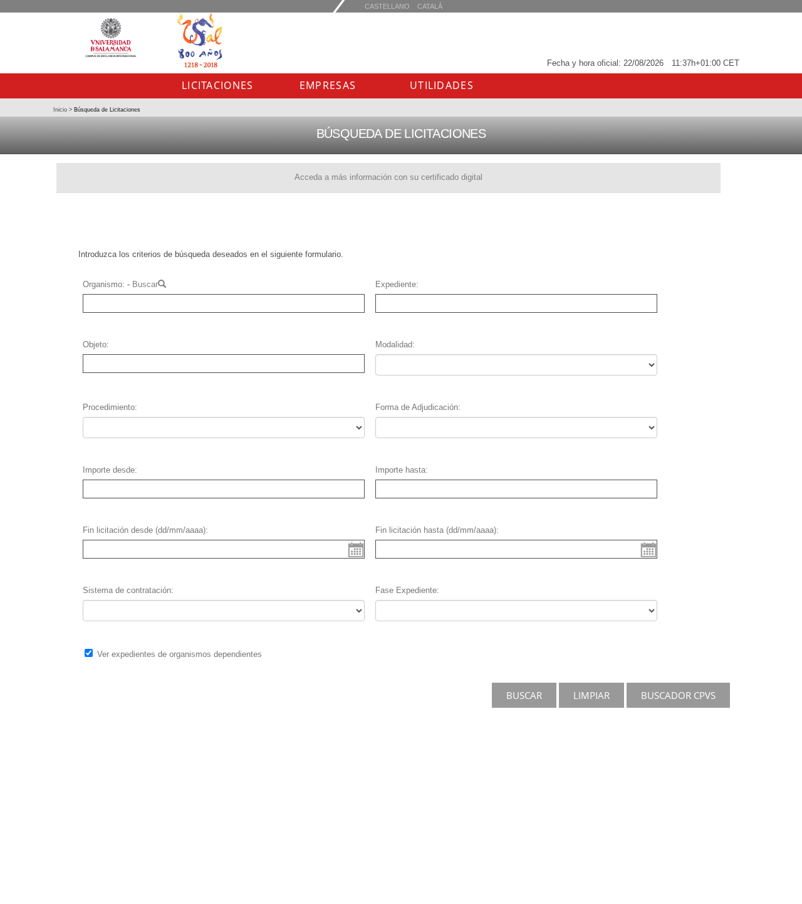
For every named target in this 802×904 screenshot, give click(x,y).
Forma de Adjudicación (416, 407)
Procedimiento (109, 407)
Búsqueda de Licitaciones (106, 110)
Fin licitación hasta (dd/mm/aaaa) (435, 530)
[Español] (429, 6)
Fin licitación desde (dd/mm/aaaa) (144, 530)
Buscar (145, 284)
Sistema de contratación (127, 590)
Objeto (95, 344)
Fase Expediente (406, 590)
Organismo (102, 284)
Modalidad (393, 344)
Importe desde (109, 470)
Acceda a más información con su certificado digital (388, 177)
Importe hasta (400, 470)
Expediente (395, 284)
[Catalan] (387, 6)
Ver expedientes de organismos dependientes (179, 654)
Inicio (61, 110)
